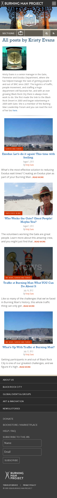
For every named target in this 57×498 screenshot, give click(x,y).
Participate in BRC (13, 213)
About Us (8, 380)
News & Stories (11, 408)
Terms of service (10, 485)
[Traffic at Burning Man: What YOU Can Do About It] (28, 263)
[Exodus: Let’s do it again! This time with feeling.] (28, 134)
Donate (8, 418)
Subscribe (11, 460)
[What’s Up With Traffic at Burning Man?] (28, 327)
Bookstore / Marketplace (20, 424)
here (15, 110)
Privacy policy (29, 485)
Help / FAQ (9, 430)
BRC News (9, 277)
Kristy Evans (30, 164)
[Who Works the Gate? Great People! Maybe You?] (28, 198)
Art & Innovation (13, 401)
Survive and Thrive (14, 148)
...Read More (37, 177)
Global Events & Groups (17, 394)
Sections (8, 33)
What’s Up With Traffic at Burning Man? (28, 347)
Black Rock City (12, 387)
